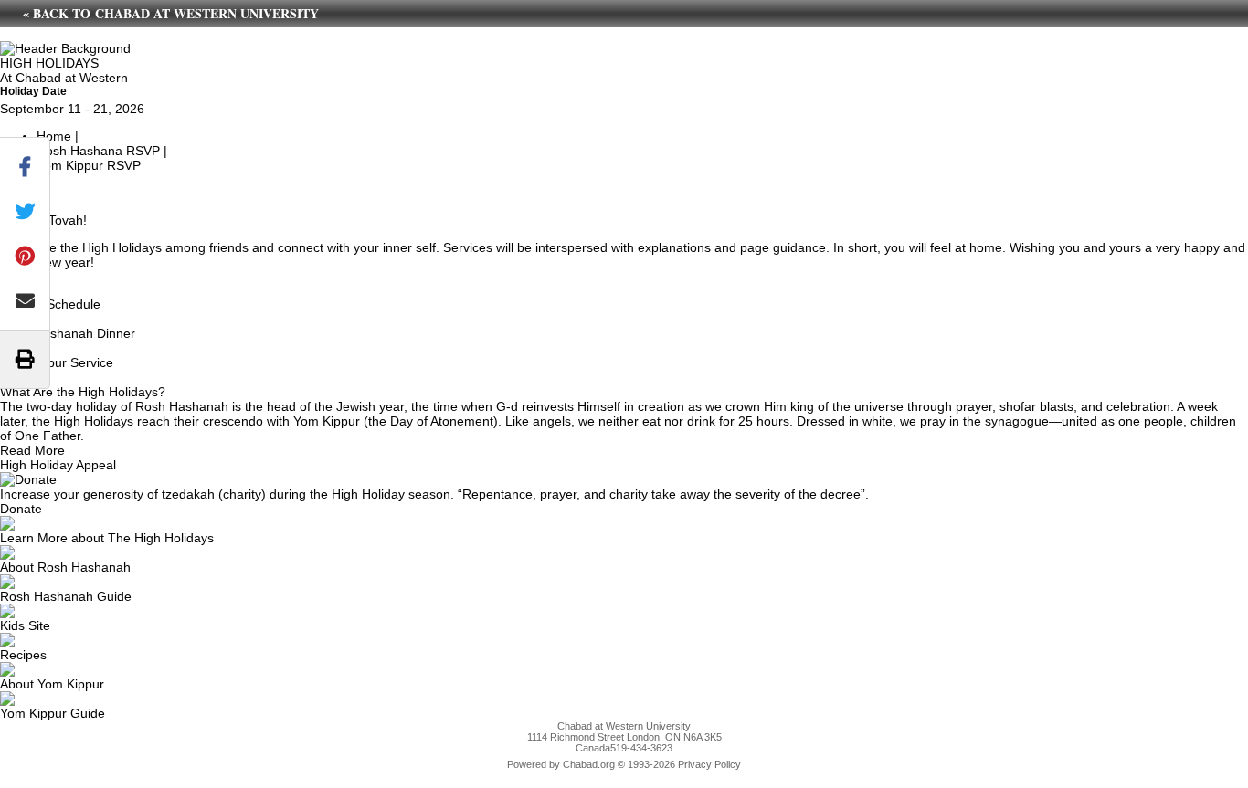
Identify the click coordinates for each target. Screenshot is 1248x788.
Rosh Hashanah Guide (66, 596)
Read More (32, 450)
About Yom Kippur (52, 684)
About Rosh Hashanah (65, 567)
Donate (21, 508)
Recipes (23, 654)
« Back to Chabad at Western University (171, 13)
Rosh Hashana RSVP (98, 150)
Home (54, 136)
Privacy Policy (709, 764)
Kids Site (25, 625)
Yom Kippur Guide (52, 713)
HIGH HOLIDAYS (49, 63)
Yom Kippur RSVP (89, 165)
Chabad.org (589, 764)
